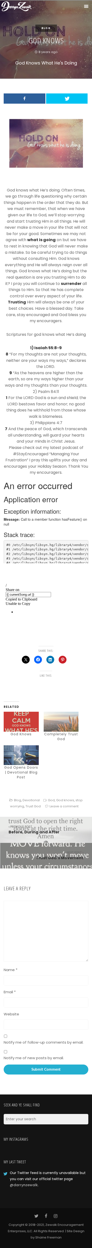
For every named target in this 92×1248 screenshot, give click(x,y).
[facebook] (46, 1216)
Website (11, 1014)
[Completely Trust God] (61, 721)
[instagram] (55, 1216)
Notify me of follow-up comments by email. (43, 1042)
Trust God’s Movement (59, 855)
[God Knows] (21, 721)
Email (10, 991)
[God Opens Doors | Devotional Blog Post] (21, 755)
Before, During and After (34, 830)
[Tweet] (67, 98)
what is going (41, 240)
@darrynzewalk (24, 1185)
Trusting (17, 302)
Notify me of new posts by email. (34, 1057)
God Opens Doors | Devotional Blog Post (21, 772)
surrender (71, 283)
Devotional (31, 800)
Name (10, 969)
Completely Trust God (61, 736)
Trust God (33, 806)
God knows (65, 800)
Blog (46, 28)
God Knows (21, 734)
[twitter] (36, 1216)
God (51, 800)
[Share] (24, 98)
